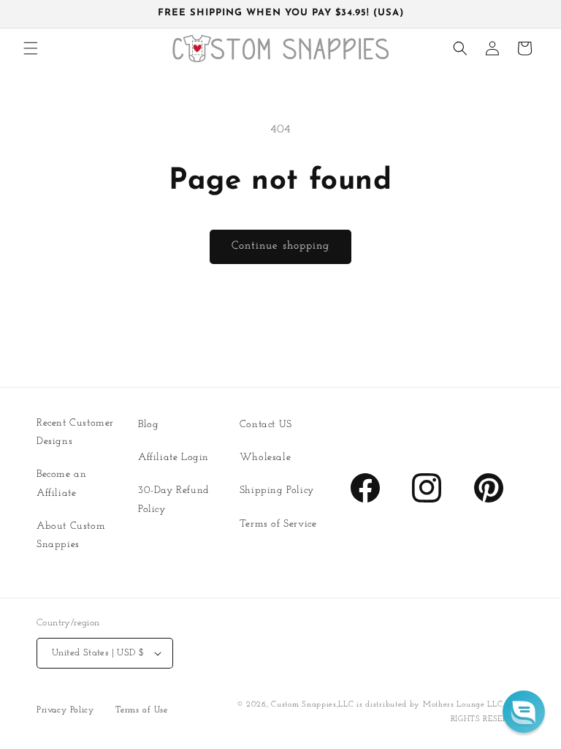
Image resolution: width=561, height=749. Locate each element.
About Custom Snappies (71, 535)
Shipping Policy (277, 490)
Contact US (266, 424)
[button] (31, 48)
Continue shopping (280, 246)
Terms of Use (141, 710)
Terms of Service (278, 524)
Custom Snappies (304, 705)
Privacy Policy (65, 710)
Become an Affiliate (61, 483)
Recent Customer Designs (75, 432)
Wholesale (265, 457)
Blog (148, 424)
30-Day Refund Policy (174, 499)
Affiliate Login (173, 457)
